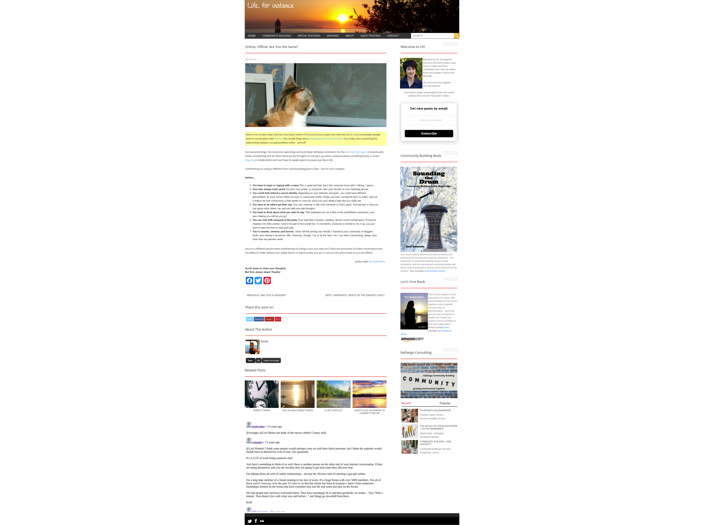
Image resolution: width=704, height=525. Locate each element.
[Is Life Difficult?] (334, 407)
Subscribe (429, 133)
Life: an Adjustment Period (297, 410)
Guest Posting (370, 35)
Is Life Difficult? (333, 410)
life (258, 360)
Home (252, 35)
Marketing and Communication (327, 138)
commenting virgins (356, 152)
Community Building (276, 35)
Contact (393, 35)
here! (446, 327)
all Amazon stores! (436, 271)
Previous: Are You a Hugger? (266, 295)
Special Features (309, 35)
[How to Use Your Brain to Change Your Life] (369, 407)
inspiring (249, 160)
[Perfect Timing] (262, 407)
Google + (269, 319)
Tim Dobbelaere (377, 261)
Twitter (249, 319)
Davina (252, 59)
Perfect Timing (261, 410)
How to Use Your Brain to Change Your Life (369, 412)
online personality (271, 360)
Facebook (259, 319)
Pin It (278, 319)
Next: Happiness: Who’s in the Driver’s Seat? (355, 295)
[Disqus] (316, 466)
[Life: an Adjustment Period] (298, 407)
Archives (333, 35)
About (349, 35)
